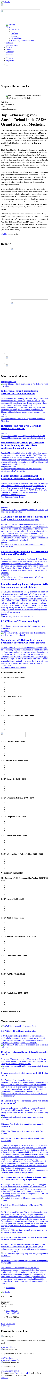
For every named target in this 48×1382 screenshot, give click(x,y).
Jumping (14, 31)
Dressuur (14, 34)
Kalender (9, 43)
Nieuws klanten (17, 38)
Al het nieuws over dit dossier (12, 497)
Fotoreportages (11, 45)
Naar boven (10, 1288)
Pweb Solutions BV (22, 1373)
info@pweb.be (7, 1358)
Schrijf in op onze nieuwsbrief (22, 40)
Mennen (14, 36)
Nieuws (9, 27)
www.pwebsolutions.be (10, 1360)
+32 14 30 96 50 (12, 1313)
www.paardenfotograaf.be (11, 1371)
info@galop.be (11, 1311)
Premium (9, 54)
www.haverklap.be (8, 1347)
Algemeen (15, 29)
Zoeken (9, 47)
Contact (9, 49)
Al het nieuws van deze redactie (13, 668)
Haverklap (10, 52)
